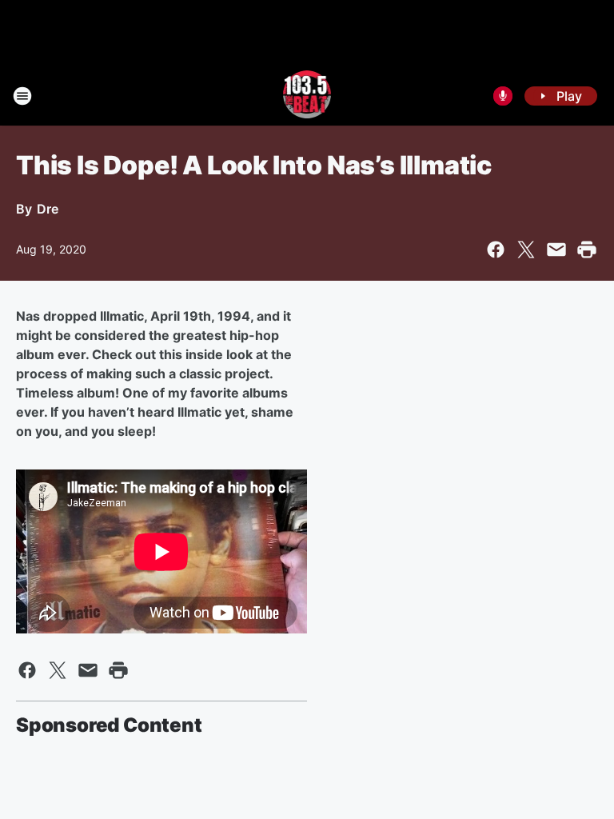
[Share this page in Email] (556, 249)
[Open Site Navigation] (22, 96)
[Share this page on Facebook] (495, 249)
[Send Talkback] (502, 96)
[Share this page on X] (526, 249)
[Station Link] (307, 96)
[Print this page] (587, 249)
